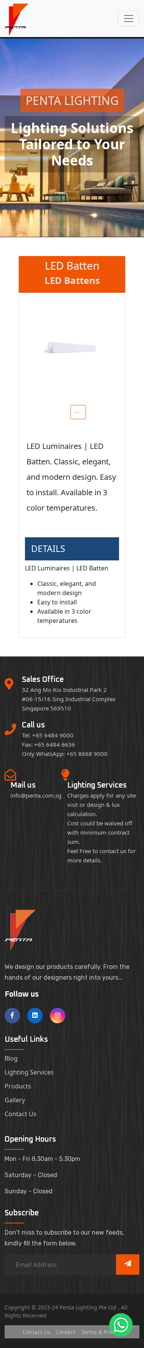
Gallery (15, 1100)
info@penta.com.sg (35, 795)
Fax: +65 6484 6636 (48, 744)
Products (18, 1086)
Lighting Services (29, 1072)
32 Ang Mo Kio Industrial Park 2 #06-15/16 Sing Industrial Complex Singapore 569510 (69, 699)
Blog (11, 1058)
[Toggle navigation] (128, 18)
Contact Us (20, 1114)
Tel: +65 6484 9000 (47, 735)
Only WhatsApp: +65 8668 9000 (65, 754)
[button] (120, 1324)
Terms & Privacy (101, 1332)
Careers (66, 1332)
